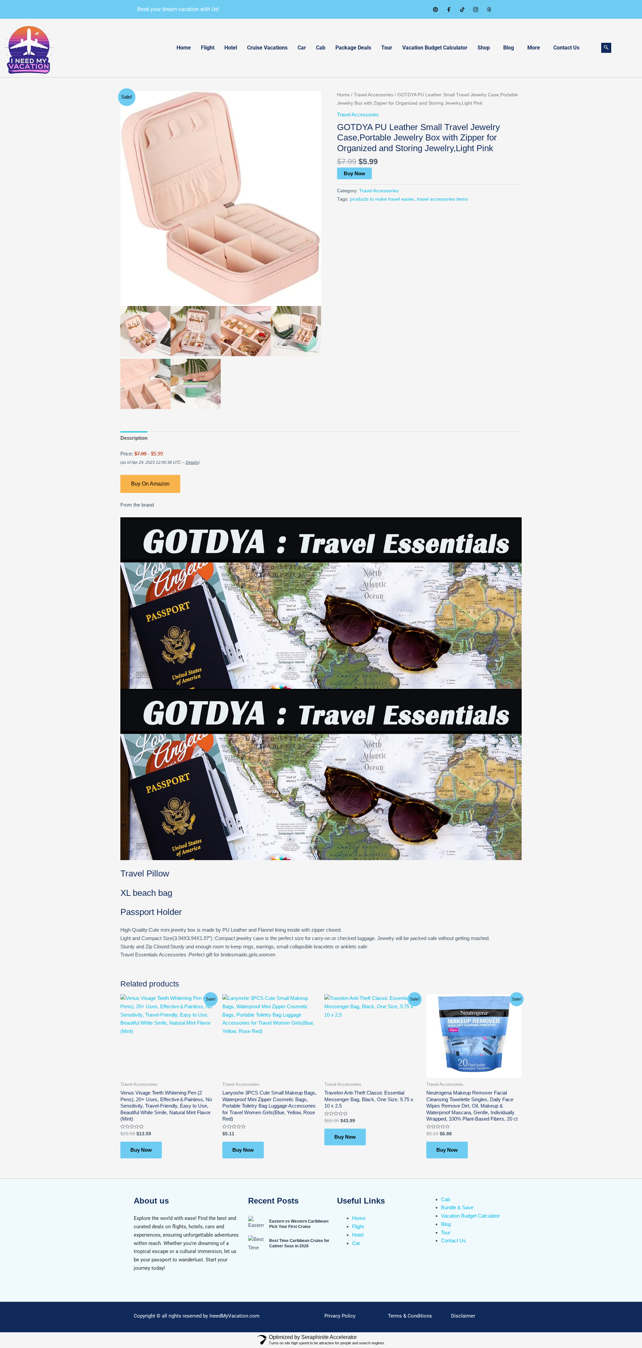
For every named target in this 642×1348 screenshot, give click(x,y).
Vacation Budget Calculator (434, 47)
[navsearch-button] (606, 48)
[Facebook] (449, 9)
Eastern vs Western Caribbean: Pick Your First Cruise (299, 1224)
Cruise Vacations (267, 47)
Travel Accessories (373, 94)
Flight (207, 47)
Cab (320, 47)
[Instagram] (475, 9)
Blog (508, 47)
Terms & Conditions (410, 1316)
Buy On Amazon (150, 484)
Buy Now (354, 173)
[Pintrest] (435, 9)
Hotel (230, 47)
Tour (386, 47)
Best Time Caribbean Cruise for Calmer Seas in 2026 (299, 1243)
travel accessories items (442, 199)
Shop (483, 47)
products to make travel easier (382, 199)
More (533, 47)
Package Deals (353, 47)
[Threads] (489, 9)
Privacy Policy (339, 1316)
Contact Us (566, 47)
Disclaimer (463, 1316)
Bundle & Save (457, 1207)
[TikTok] (462, 9)
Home (184, 47)
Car (302, 47)
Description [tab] (133, 438)
